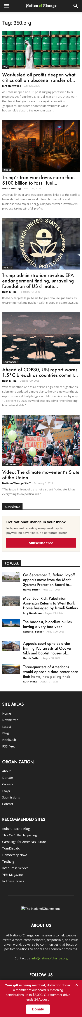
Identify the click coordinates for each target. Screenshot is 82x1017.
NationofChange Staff (16, 483)
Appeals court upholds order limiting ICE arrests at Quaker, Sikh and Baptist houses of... (48, 648)
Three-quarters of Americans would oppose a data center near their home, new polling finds (50, 671)
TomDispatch (11, 848)
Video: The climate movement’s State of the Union (41, 474)
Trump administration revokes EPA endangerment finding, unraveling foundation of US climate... (38, 280)
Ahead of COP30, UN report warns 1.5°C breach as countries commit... (40, 372)
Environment (10, 361)
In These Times (13, 881)
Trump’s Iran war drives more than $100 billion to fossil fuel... (38, 180)
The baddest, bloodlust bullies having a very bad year (47, 624)
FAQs (6, 791)
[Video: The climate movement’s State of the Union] (41, 441)
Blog (5, 733)
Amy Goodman (32, 613)
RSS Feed (9, 746)
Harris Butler (31, 589)
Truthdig (8, 861)
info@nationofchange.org (49, 958)
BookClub (9, 740)
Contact (7, 804)
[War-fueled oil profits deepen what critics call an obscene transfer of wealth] (41, 50)
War (5, 67)
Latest (6, 726)
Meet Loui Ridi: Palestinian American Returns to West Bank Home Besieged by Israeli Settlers (50, 603)
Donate (7, 778)
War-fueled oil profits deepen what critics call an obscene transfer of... (38, 77)
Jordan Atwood (11, 85)
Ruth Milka (9, 291)
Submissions (11, 797)
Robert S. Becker (33, 631)
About (6, 771)
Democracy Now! (14, 855)
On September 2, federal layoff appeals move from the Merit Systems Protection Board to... (49, 579)
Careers (7, 784)
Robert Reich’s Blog (16, 829)
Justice (7, 169)
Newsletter (10, 720)
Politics (7, 267)
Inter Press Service (15, 868)
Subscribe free (41, 543)
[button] (76, 6)
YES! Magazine (12, 874)
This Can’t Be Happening (19, 835)
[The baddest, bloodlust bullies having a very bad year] (11, 623)
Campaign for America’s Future (24, 842)
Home (6, 713)
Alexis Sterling (11, 188)
